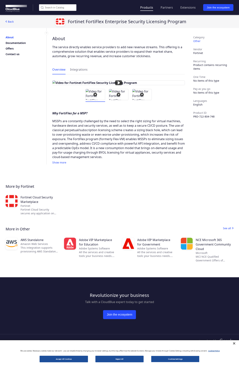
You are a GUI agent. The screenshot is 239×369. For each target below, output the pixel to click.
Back (11, 21)
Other (197, 41)
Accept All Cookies (64, 359)
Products (146, 7)
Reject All (120, 359)
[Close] (234, 343)
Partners (167, 7)
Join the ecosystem (218, 7)
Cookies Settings (175, 359)
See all (227, 228)
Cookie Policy (214, 351)
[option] (118, 82)
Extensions (188, 7)
